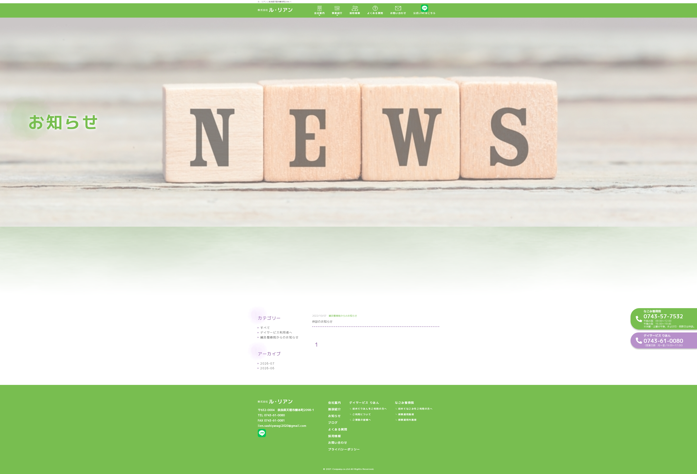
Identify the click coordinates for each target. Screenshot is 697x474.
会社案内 (334, 403)
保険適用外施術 (407, 419)
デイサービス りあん (364, 403)
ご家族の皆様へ (361, 419)
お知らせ (334, 416)
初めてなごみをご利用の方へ (415, 408)
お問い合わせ (337, 443)
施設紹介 (334, 409)
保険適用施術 (406, 414)
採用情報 (334, 436)
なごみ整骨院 (404, 403)
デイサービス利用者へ (276, 332)
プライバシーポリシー (344, 449)
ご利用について (361, 414)
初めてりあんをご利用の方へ (369, 408)
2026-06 (267, 368)
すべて (265, 328)
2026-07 (267, 363)
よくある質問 (337, 429)
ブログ (333, 423)
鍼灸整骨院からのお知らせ (279, 337)
